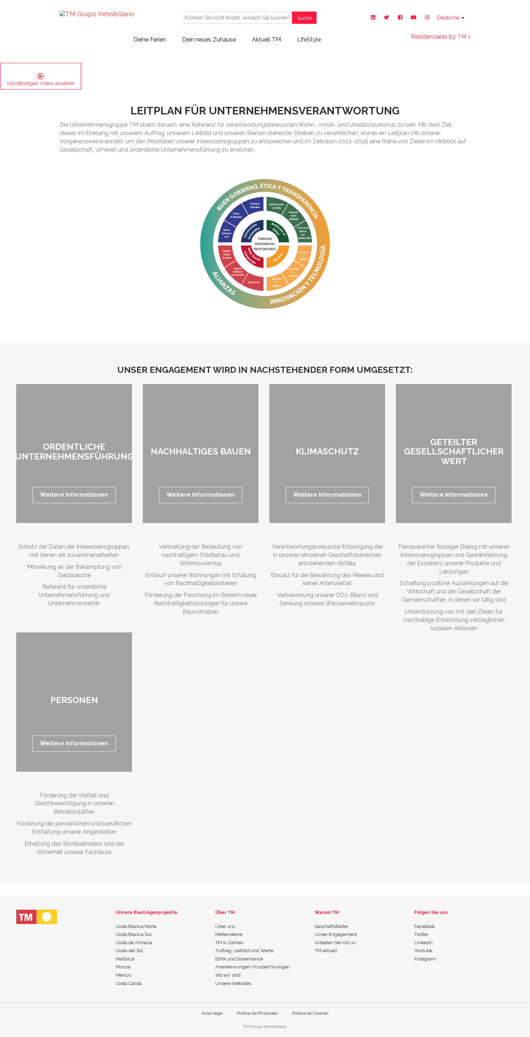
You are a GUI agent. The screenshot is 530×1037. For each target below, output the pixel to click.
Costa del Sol (129, 950)
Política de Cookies (310, 1013)
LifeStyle (309, 39)
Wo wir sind (227, 975)
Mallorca (125, 959)
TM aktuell (326, 950)
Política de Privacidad (257, 1013)
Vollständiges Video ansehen (40, 83)
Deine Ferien (149, 39)
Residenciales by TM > (441, 36)
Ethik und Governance (239, 959)
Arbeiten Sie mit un (335, 942)
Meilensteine (228, 934)
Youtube (423, 950)
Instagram (425, 959)
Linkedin (423, 942)
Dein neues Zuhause (209, 39)
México (123, 975)
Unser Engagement (336, 934)
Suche (304, 18)
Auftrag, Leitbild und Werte (244, 950)
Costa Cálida (129, 983)
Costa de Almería (134, 942)
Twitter (421, 934)
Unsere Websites (233, 983)
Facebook (424, 926)
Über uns (225, 926)
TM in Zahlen (229, 942)
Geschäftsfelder (331, 926)
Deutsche (449, 18)
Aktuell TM (266, 39)
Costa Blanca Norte (136, 926)
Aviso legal (212, 1013)
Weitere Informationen (74, 494)
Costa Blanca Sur (134, 934)
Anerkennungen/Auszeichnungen (252, 967)
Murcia (123, 967)
